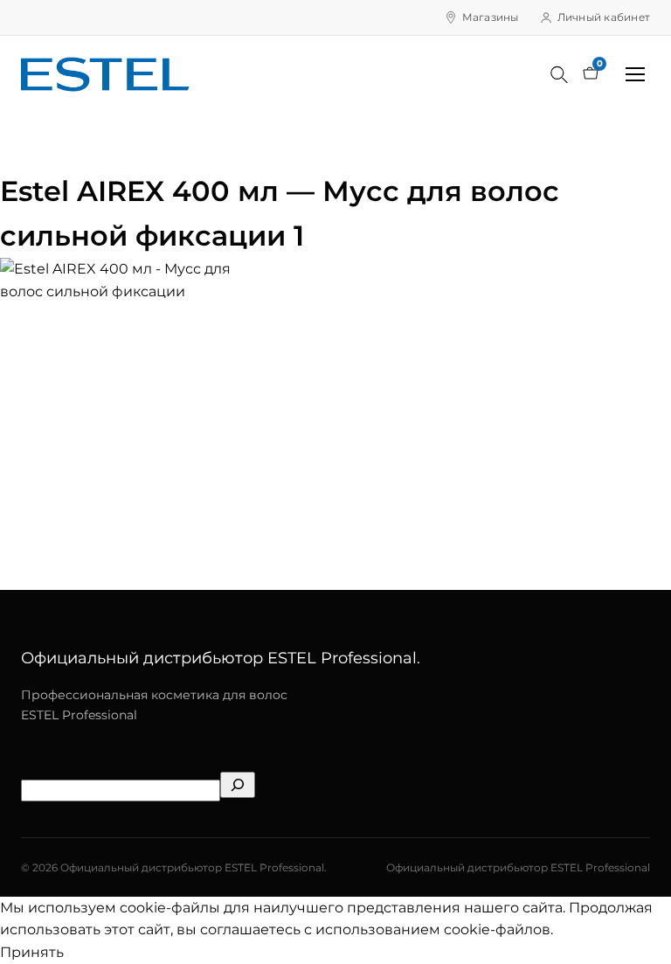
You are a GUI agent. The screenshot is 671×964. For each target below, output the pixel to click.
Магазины (490, 17)
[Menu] (635, 74)
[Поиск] (559, 74)
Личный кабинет (603, 17)
